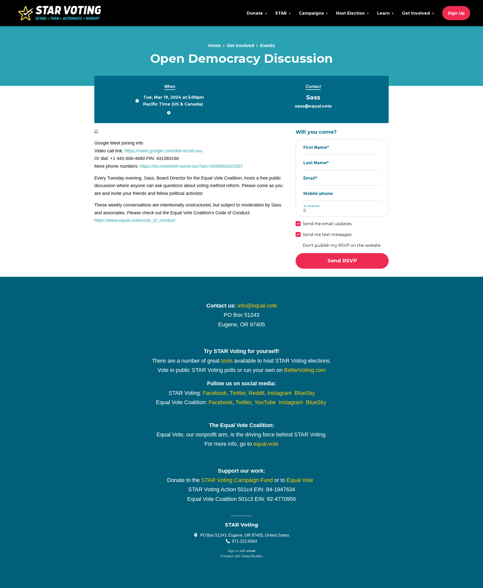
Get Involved (416, 13)
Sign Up (456, 13)
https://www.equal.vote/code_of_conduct (134, 220)
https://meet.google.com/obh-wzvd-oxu (163, 150)
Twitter (238, 393)
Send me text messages (327, 234)
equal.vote (265, 444)
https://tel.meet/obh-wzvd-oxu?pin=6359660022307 (191, 166)
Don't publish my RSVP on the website (342, 245)
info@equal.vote (257, 305)
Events (267, 45)
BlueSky (304, 393)
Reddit (256, 393)
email (251, 551)
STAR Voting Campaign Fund (237, 480)
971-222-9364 (244, 541)
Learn (384, 13)
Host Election (351, 13)
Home (214, 45)
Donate (255, 13)
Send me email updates (327, 223)
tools (227, 361)
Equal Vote (300, 480)
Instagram (279, 393)
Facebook (215, 393)
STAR (281, 13)
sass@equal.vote (313, 106)
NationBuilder (252, 556)
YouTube (265, 402)
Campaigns (312, 13)
